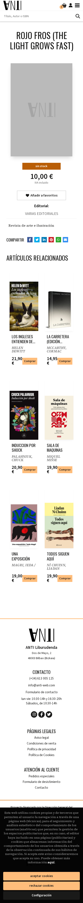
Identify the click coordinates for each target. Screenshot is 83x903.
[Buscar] (77, 16)
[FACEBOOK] (41, 714)
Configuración (42, 895)
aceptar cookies (41, 876)
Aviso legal (41, 737)
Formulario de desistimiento (41, 782)
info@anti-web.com (41, 685)
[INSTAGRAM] (34, 714)
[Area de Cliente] (71, 5)
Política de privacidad (41, 749)
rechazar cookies (41, 885)
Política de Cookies (41, 755)
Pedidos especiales (41, 776)
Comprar (30, 361)
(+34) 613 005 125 (41, 678)
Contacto (41, 787)
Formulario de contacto (42, 692)
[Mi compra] (64, 5)
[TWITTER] (49, 714)
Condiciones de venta (41, 743)
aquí (51, 862)
